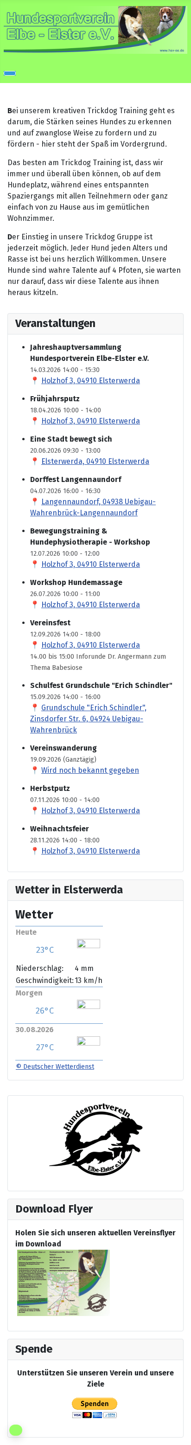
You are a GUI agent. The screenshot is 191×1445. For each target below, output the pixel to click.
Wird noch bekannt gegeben (90, 770)
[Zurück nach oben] (179, 1433)
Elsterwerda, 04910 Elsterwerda (95, 461)
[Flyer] (63, 1282)
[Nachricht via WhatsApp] (15, 1430)
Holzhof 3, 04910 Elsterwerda (90, 380)
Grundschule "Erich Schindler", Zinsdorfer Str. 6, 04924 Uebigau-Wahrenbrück (88, 718)
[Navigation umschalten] (10, 73)
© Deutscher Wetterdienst (55, 1067)
